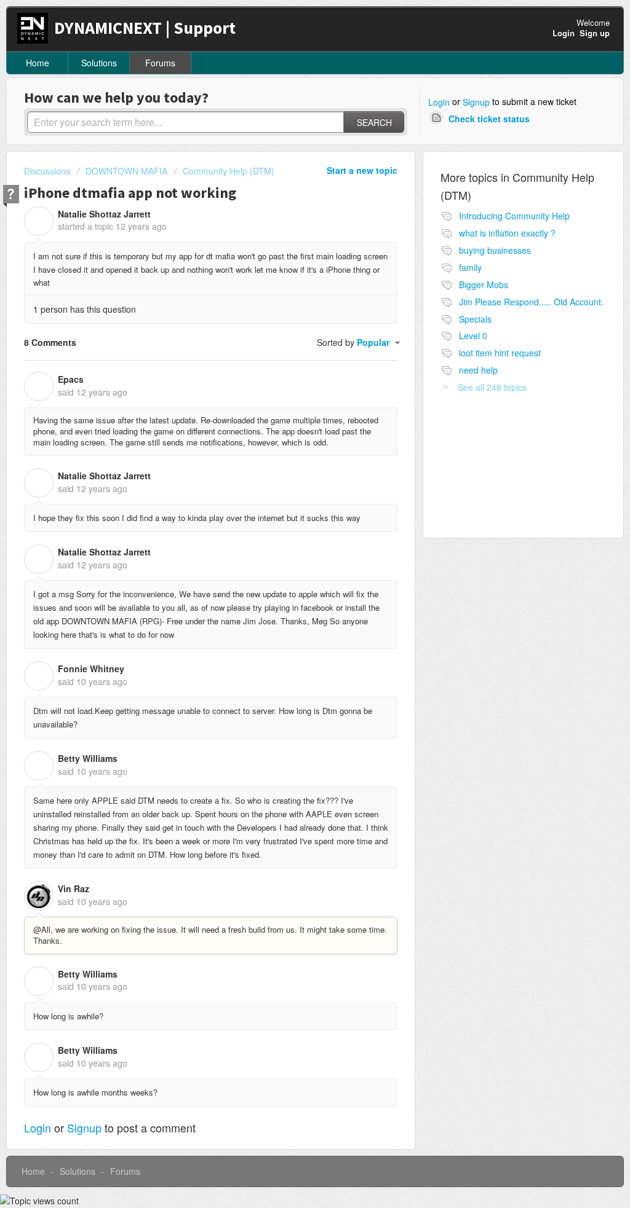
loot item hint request (500, 353)
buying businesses (495, 250)
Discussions (47, 171)
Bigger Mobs (483, 284)
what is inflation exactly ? (507, 233)
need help (478, 370)
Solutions (99, 63)
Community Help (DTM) (228, 171)
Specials (475, 319)
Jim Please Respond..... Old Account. (531, 302)
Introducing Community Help (514, 216)
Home (37, 63)
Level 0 (473, 335)
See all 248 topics (492, 387)
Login (439, 102)
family (470, 267)
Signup (476, 102)
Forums (160, 63)
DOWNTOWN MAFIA (126, 171)
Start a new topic (362, 170)
